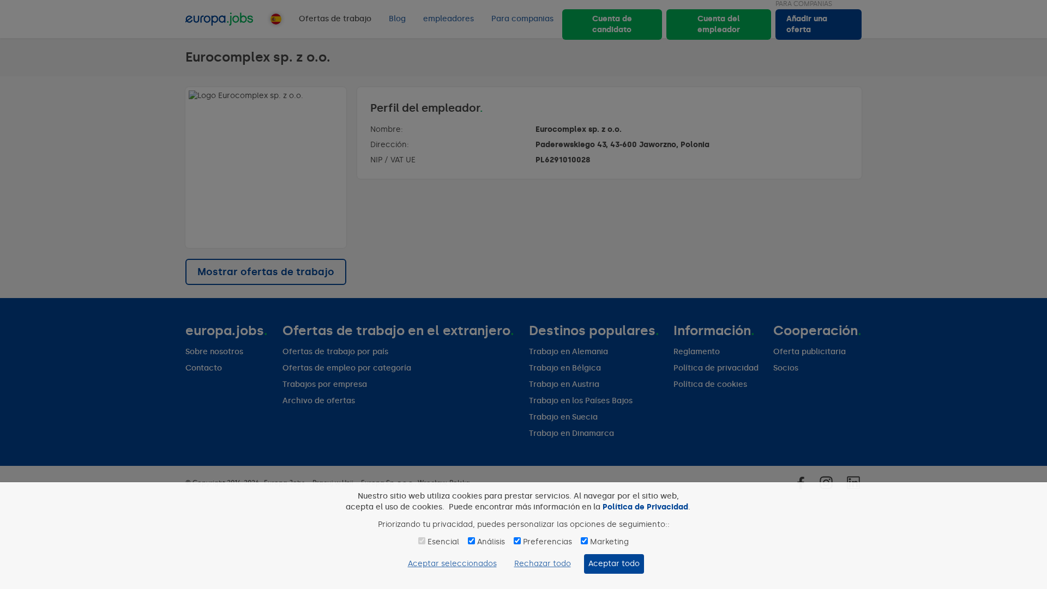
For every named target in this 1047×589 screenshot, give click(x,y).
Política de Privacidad (645, 507)
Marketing (609, 542)
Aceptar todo (614, 563)
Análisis (491, 542)
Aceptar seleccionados (452, 563)
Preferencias (547, 542)
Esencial (443, 542)
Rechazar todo (542, 563)
